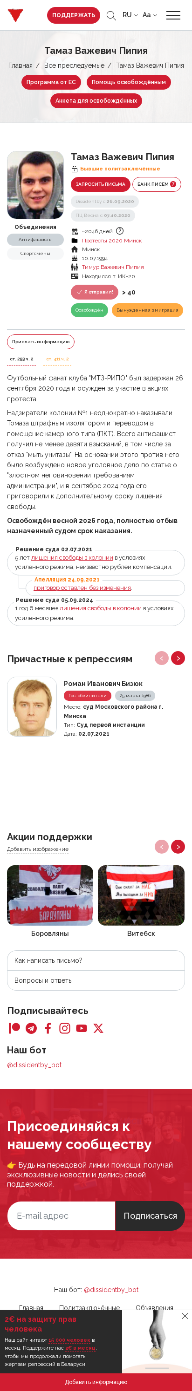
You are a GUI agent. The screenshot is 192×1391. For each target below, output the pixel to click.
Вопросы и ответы (43, 980)
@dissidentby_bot (34, 1065)
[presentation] (162, 658)
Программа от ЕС (51, 82)
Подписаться (150, 1216)
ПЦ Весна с (102, 215)
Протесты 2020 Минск (112, 240)
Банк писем (155, 184)
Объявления (154, 1308)
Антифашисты (36, 239)
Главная (20, 65)
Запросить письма (100, 184)
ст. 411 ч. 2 (57, 358)
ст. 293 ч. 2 (21, 358)
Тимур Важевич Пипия (113, 267)
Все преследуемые (74, 65)
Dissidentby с (104, 201)
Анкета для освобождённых (96, 101)
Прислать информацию (40, 341)
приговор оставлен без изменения (82, 587)
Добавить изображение (38, 849)
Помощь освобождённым (129, 82)
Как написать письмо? (48, 960)
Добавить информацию (96, 1382)
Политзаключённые (89, 1308)
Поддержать (73, 15)
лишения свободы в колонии (72, 557)
